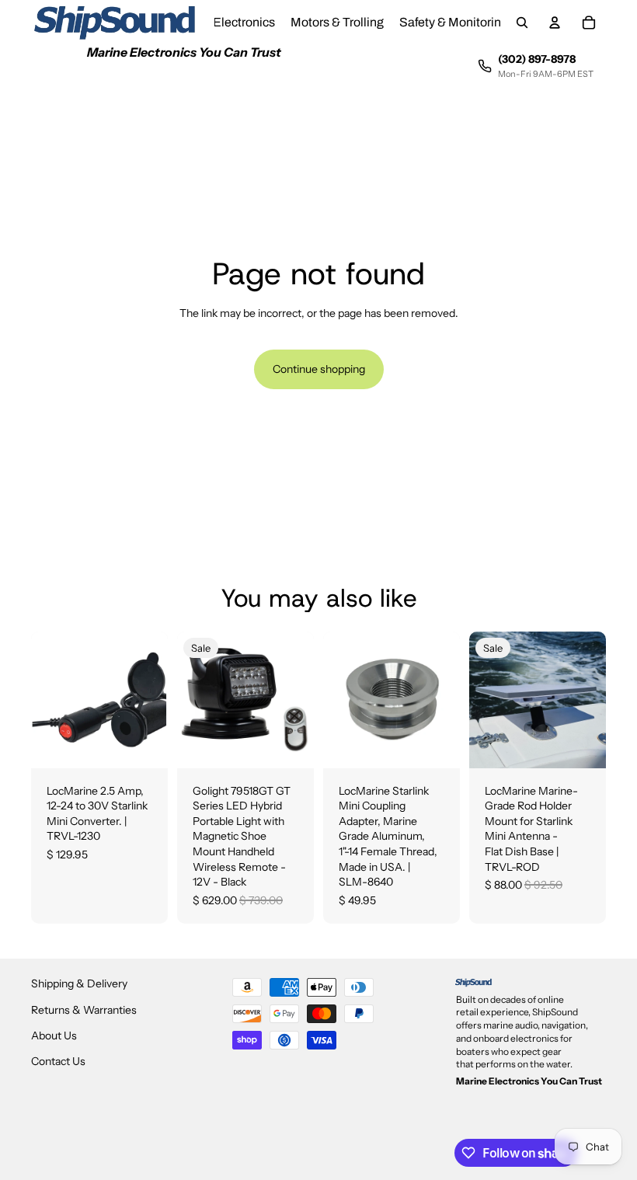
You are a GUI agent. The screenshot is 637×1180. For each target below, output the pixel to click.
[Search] (522, 22)
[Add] (144, 744)
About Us (54, 1036)
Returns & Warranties (84, 1010)
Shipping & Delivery (79, 983)
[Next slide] (589, 700)
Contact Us (58, 1061)
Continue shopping (319, 369)
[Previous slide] (486, 700)
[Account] (555, 22)
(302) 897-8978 (537, 59)
